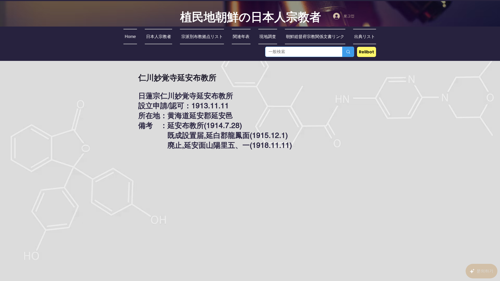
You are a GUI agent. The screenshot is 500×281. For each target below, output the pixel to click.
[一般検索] (348, 52)
